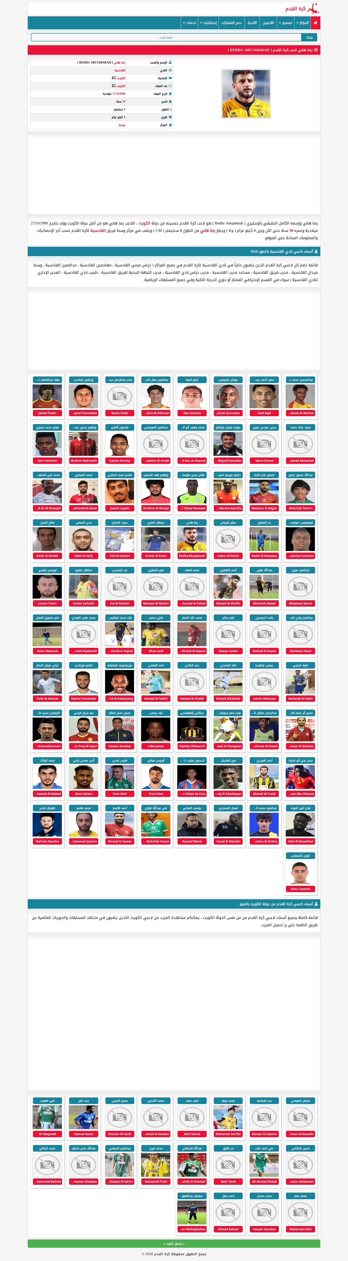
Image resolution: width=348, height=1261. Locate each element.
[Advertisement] (174, 173)
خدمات (190, 23)
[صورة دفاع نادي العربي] (155, 1176)
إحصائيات (209, 23)
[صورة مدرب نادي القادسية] (228, 455)
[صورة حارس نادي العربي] (192, 1223)
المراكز (304, 23)
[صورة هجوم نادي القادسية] (264, 407)
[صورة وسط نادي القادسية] (83, 407)
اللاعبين (268, 23)
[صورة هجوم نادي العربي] (300, 1128)
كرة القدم (296, 8)
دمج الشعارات (232, 23)
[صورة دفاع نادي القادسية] (300, 407)
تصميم (286, 23)
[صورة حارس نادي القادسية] (155, 455)
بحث (309, 37)
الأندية (252, 23)
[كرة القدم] (315, 22)
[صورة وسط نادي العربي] (228, 1128)
